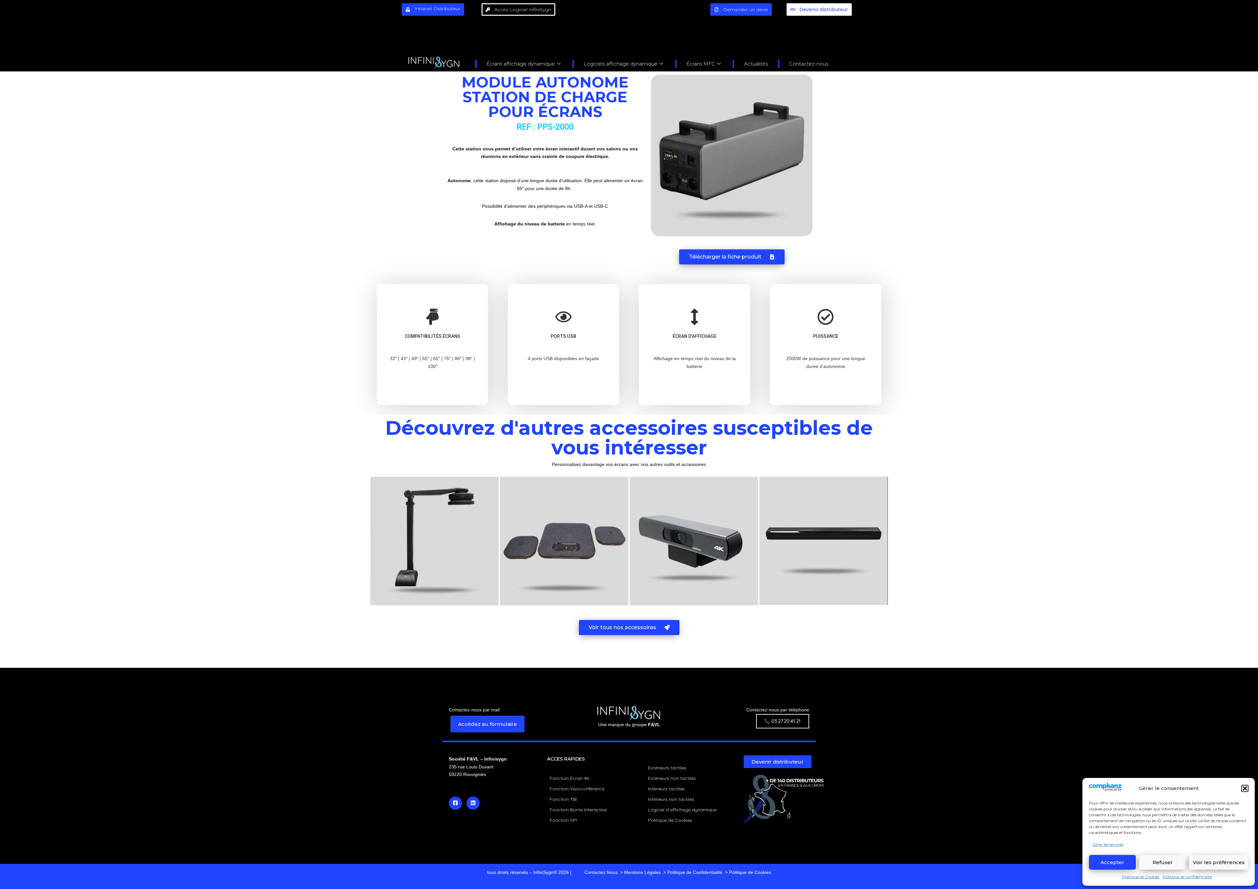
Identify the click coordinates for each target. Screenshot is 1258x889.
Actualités (756, 64)
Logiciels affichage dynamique (621, 64)
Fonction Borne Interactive (578, 810)
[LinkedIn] (473, 803)
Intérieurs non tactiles (671, 799)
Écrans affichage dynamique (520, 64)
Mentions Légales (642, 872)
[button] (1245, 788)
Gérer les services (1107, 844)
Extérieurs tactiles (667, 768)
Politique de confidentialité (1187, 876)
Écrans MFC (700, 64)
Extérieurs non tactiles (672, 778)
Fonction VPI (563, 820)
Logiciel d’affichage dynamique (682, 810)
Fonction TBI (563, 799)
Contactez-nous (808, 64)
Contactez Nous (601, 872)
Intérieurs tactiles (666, 789)
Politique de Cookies (1140, 876)
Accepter (1112, 862)
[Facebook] (455, 803)
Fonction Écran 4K (569, 778)
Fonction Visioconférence (577, 789)
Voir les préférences (1219, 862)
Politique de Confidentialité (694, 872)
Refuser (1163, 862)
